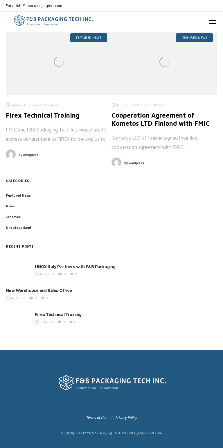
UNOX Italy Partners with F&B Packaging (75, 266)
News (10, 206)
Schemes (13, 217)
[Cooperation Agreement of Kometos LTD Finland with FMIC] (164, 62)
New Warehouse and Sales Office (39, 290)
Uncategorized (18, 227)
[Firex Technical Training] (59, 62)
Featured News (18, 195)
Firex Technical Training (43, 115)
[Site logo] (53, 22)
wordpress (28, 155)
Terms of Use (96, 417)
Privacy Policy (126, 417)
